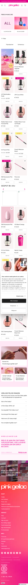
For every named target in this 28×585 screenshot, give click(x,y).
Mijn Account (4, 520)
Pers (2, 543)
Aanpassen (13, 305)
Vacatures (4, 546)
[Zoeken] (5, 5)
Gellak (3, 497)
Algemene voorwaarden (6, 559)
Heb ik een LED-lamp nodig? (9, 418)
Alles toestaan (14, 300)
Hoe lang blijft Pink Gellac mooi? (10, 410)
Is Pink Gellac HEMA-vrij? (8, 406)
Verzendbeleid (17, 559)
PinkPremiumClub (6, 525)
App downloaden (6, 527)
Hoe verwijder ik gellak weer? (9, 422)
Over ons (3, 536)
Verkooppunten (5, 548)
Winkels (3, 541)
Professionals (5, 530)
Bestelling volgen (6, 523)
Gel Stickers (4, 499)
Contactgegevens (5, 562)
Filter (4, 38)
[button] (21, 44)
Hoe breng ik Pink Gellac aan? (9, 414)
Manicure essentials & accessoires (10, 506)
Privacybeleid (15, 557)
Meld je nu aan (22, 452)
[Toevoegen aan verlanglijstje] (25, 50)
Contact (3, 518)
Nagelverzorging (5, 504)
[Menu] (2, 5)
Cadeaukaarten (5, 509)
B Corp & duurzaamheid (7, 539)
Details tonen (19, 296)
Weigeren (14, 310)
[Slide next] (24, 25)
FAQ (2, 515)
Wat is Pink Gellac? (6, 401)
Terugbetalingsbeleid (6, 557)
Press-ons (4, 501)
